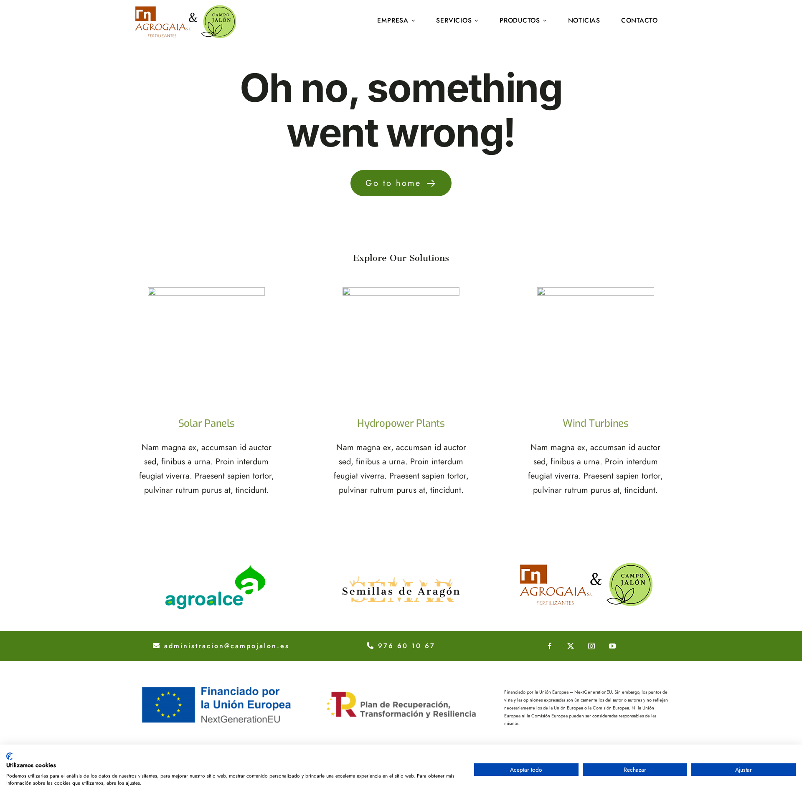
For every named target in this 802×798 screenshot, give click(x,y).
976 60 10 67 (405, 646)
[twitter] (570, 646)
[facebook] (549, 646)
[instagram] (591, 646)
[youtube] (612, 646)
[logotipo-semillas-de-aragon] (401, 566)
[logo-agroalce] (215, 566)
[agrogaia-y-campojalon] (586, 566)
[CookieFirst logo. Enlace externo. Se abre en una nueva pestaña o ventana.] (9, 756)
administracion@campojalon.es (225, 646)
